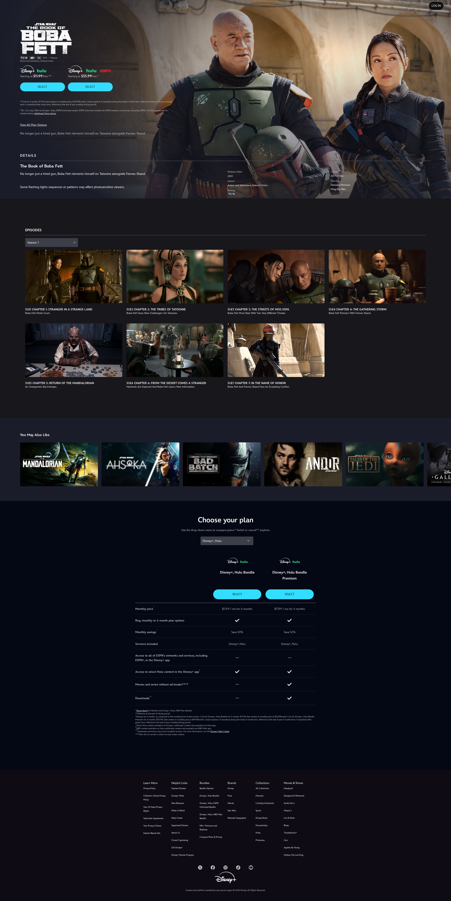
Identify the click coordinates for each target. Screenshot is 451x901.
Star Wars (232, 810)
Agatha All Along (292, 847)
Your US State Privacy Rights (152, 809)
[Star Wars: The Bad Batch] (222, 464)
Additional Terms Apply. (45, 113)
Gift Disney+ (177, 847)
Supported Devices (179, 825)
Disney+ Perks (177, 796)
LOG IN (436, 5)
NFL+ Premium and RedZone (208, 828)
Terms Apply (142, 710)
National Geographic (237, 818)
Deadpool (288, 788)
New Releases (177, 803)
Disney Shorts (262, 818)
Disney (231, 788)
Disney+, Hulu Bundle (209, 796)
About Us (175, 833)
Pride (258, 833)
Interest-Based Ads (151, 833)
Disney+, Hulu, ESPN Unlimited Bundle (209, 805)
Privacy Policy (149, 788)
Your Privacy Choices (152, 826)
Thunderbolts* (290, 833)
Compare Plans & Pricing (211, 837)
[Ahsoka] (140, 464)
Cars (286, 840)
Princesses (260, 840)
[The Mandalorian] (59, 464)
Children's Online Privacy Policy (154, 798)
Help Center (177, 818)
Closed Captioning (179, 840)
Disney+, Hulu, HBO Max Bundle (211, 816)
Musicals (260, 796)
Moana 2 (288, 810)
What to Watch (178, 810)
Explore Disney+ (178, 788)
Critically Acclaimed (265, 803)
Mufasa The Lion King (293, 855)
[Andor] (303, 464)
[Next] (444, 464)
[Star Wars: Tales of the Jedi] (385, 464)
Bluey (286, 825)
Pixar (230, 796)
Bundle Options (207, 788)
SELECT (42, 86)
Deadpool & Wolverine (294, 796)
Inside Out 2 (289, 803)
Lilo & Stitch (289, 818)
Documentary (261, 825)
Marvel (231, 803)
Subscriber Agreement (153, 818)
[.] (200, 867)
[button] (183, 783)
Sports (258, 810)
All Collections (262, 788)
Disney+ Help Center (220, 731)
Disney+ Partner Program (182, 855)
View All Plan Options (33, 125)
